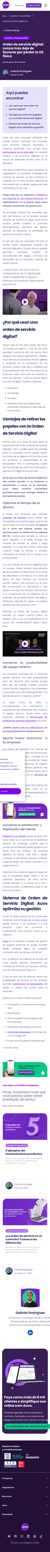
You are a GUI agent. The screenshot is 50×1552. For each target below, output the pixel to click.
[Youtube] (9, 1536)
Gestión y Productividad (21, 16)
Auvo (6, 488)
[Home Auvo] (6, 5)
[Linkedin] (28, 1536)
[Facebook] (15, 1536)
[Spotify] (34, 1536)
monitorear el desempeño (27, 983)
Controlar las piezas (18, 1032)
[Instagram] (22, 1536)
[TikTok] (41, 1536)
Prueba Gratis (33, 5)
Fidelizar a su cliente (14, 836)
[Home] (25, 1527)
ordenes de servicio (15, 517)
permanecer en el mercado (18, 152)
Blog (5, 16)
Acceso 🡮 (19, 5)
